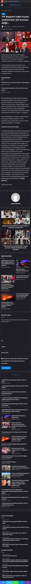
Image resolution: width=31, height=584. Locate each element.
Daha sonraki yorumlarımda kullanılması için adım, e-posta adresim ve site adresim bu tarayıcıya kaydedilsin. (14, 361)
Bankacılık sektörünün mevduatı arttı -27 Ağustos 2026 (20, 450)
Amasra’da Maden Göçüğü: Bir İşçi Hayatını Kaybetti (20, 474)
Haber (9, 10)
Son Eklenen (15, 375)
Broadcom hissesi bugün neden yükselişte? (14, 444)
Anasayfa (5, 10)
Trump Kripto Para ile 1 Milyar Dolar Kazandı (22, 276)
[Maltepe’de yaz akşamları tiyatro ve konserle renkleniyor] (6, 468)
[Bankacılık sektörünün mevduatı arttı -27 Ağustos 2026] (6, 451)
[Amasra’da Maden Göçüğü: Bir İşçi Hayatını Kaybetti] (6, 475)
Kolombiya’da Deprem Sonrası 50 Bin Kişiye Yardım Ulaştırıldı (22, 295)
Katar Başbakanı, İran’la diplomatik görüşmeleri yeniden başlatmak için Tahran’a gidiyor (15, 491)
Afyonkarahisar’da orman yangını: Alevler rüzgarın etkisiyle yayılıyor (7, 305)
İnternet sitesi (4, 352)
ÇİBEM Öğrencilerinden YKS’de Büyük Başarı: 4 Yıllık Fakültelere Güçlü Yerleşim (7, 263)
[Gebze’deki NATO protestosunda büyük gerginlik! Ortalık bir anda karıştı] (8, 279)
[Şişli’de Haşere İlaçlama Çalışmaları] (23, 264)
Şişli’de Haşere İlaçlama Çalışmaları (22, 269)
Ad (2, 340)
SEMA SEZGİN (7, 26)
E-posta (3, 346)
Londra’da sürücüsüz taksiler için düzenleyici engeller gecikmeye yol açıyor (15, 398)
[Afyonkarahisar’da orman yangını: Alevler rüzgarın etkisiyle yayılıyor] (8, 297)
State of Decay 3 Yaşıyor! (9, 462)
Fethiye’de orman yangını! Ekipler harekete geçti (15, 82)
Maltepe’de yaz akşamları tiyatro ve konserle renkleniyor (20, 467)
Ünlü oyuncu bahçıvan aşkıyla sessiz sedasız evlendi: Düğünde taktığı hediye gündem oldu (20, 483)
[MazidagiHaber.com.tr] (15, 5)
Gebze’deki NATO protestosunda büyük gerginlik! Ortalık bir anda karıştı (7, 286)
